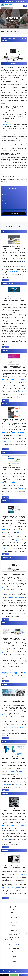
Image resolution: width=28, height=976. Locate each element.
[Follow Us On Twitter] (16, 1)
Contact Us (14, 925)
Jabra (14, 951)
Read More (5, 280)
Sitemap (14, 915)
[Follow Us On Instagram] (21, 1)
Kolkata (6, 344)
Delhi (24, 261)
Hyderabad (23, 325)
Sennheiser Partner (7, 124)
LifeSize (14, 956)
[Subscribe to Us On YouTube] (23, 1)
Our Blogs (14, 917)
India (17, 260)
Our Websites (14, 922)
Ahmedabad (5, 263)
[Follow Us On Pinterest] (20, 1)
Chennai (24, 343)
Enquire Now (14, 63)
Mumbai (19, 343)
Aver (14, 961)
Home (2, 31)
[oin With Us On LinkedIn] (18, 1)
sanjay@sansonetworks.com (15, 939)
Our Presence (14, 920)
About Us (14, 912)
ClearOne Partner (7, 672)
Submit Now (13, 213)
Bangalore (14, 263)
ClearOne (14, 959)
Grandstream (14, 954)
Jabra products (19, 540)
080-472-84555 (8, 1)
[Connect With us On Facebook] (9, 944)
